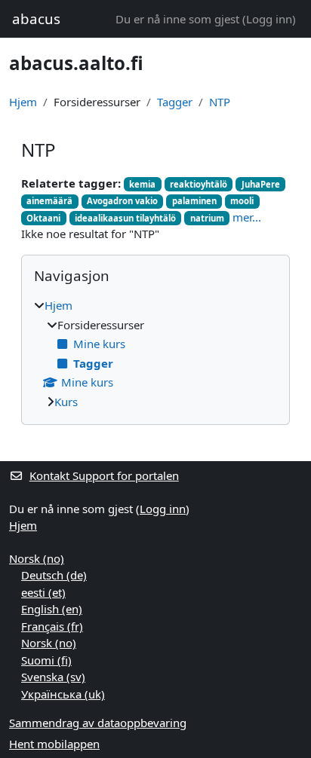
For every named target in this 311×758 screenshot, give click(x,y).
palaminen (194, 200)
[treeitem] (155, 353)
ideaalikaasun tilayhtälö (125, 218)
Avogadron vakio (122, 200)
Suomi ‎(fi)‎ (46, 660)
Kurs (66, 401)
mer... (246, 217)
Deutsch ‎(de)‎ (54, 574)
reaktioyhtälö (198, 184)
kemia (142, 184)
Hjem (23, 101)
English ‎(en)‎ (51, 608)
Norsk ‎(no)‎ (36, 558)
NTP (219, 101)
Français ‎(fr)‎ (52, 626)
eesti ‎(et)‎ (43, 592)
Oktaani (43, 218)
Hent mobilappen (54, 743)
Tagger (174, 101)
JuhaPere (261, 184)
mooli (242, 200)
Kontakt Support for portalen (104, 475)
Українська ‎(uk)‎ (63, 693)
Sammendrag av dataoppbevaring (97, 722)
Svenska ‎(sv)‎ (53, 676)
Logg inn (269, 18)
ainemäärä (49, 200)
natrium (207, 218)
